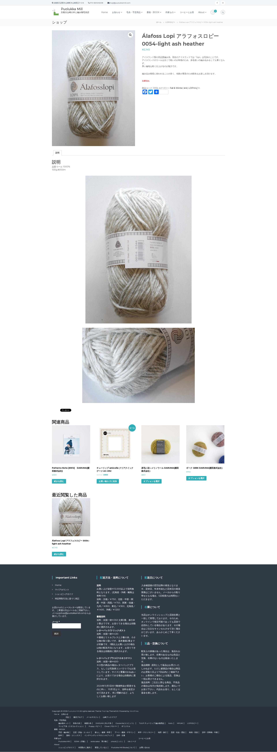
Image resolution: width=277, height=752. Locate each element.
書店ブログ (77, 717)
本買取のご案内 (84, 747)
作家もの (169, 12)
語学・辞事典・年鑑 (210, 732)
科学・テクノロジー (146, 732)
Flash (104, 711)
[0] (213, 12)
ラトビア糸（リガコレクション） (71, 726)
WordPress (134, 711)
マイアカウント (62, 589)
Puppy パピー (94, 726)
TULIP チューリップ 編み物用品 (151, 723)
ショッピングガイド (64, 594)
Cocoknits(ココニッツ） (125, 723)
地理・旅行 (162, 732)
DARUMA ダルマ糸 (103, 723)
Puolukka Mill (72, 9)
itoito (170, 723)
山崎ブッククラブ (110, 717)
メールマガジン (92, 717)
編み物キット (63, 723)
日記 (67, 717)
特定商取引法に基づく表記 (67, 598)
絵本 (60, 735)
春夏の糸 (87, 723)
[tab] (57, 152)
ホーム (158, 22)
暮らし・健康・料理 (102, 732)
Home (104, 12)
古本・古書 (120, 735)
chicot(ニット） (117, 741)
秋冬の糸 (76, 723)
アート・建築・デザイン (124, 732)
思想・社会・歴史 (178, 732)
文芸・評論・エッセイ (81, 732)
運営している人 (101, 747)
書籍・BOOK (153, 12)
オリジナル (125, 726)
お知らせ (116, 12)
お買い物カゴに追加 (108, 481)
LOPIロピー (170, 22)
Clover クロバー (110, 726)
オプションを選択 (151, 481)
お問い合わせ (144, 747)
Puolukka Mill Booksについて (123, 747)
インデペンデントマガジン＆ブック (98, 735)
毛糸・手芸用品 (133, 12)
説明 (57, 152)
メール (56, 622)
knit (186, 88)
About (201, 12)
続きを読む (59, 481)
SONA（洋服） (80, 741)
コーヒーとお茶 (187, 12)
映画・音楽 (193, 732)
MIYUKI (180, 723)
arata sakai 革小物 (99, 741)
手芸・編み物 (63, 732)
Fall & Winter (176, 88)
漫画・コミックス (73, 735)
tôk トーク (132, 741)
